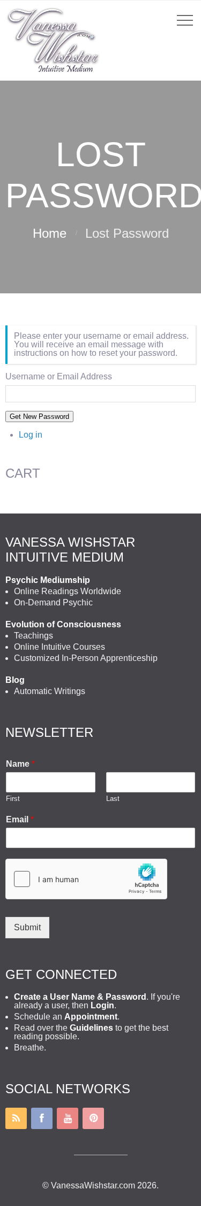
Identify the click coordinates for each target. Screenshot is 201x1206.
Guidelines (91, 1027)
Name (20, 763)
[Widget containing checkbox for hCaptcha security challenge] (86, 879)
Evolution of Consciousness (63, 624)
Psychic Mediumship (47, 580)
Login (102, 1005)
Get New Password (39, 417)
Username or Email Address (58, 376)
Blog (15, 679)
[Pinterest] (93, 1118)
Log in (30, 434)
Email (20, 819)
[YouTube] (67, 1118)
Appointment (90, 1016)
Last (113, 799)
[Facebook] (42, 1118)
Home (49, 233)
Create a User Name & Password (80, 996)
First (13, 799)
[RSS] (16, 1118)
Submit (27, 927)
